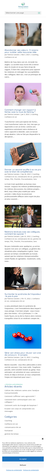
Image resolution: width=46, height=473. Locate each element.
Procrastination (26, 179)
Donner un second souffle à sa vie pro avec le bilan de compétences (23, 171)
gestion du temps (12, 434)
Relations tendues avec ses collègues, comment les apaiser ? (22, 233)
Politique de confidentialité (14, 470)
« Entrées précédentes (14, 384)
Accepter (23, 459)
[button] (43, 439)
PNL (11, 179)
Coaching (34, 55)
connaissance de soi (25, 177)
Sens (35, 179)
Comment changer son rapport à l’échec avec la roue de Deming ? (20, 111)
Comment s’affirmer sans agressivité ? (20, 396)
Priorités (17, 179)
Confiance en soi (11, 57)
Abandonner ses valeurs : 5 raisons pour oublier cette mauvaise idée (21, 51)
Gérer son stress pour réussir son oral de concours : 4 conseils (23, 354)
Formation (9, 430)
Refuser (23, 465)
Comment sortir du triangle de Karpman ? (21, 405)
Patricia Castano (13, 55)
